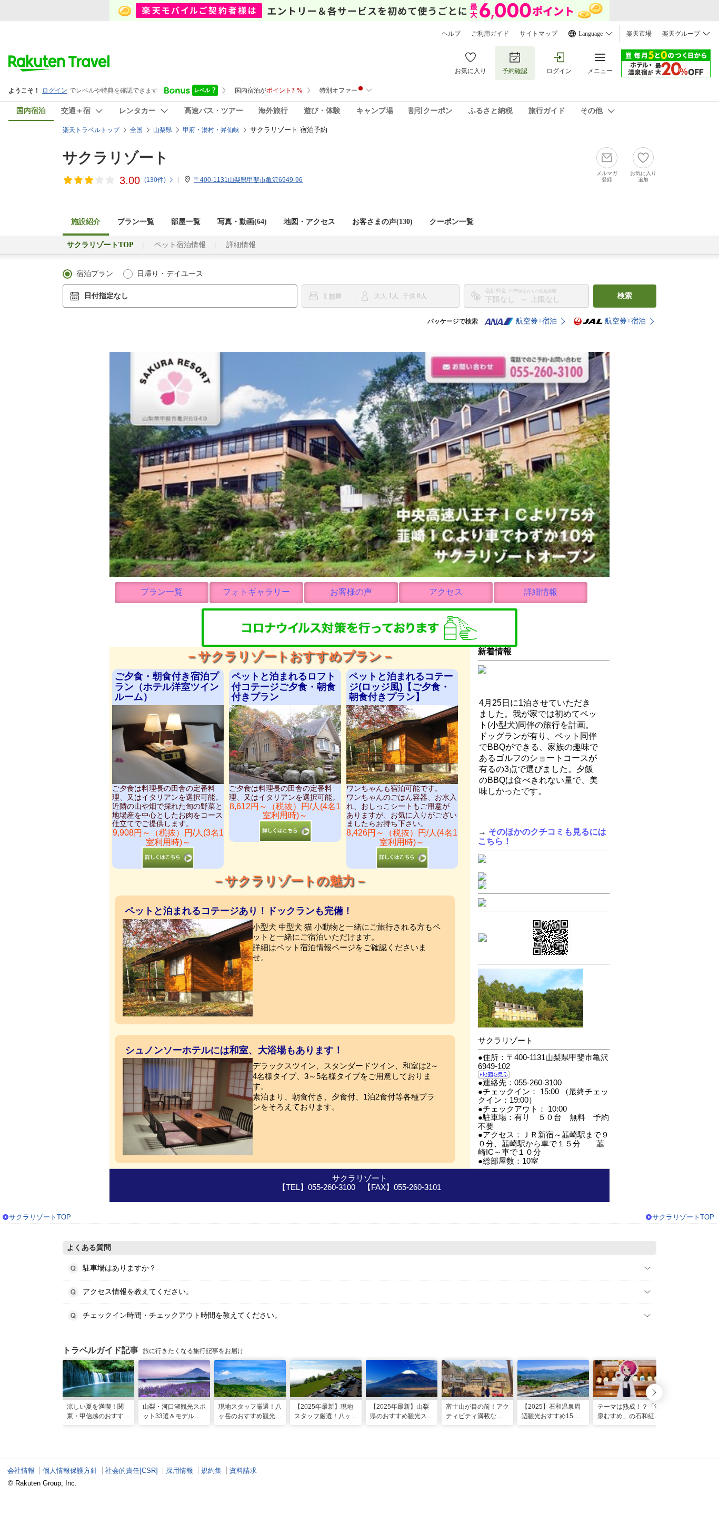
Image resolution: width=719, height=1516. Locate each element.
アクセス (446, 591)
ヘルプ (451, 33)
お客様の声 (351, 591)
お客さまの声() (382, 222)
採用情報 (179, 1470)
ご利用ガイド (490, 33)
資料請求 (243, 1470)
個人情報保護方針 (70, 1470)
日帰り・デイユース (170, 274)
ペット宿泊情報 (180, 245)
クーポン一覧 (452, 222)
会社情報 (21, 1470)
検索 (624, 296)
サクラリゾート (116, 157)
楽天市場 (639, 33)
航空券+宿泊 (536, 321)
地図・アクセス (309, 222)
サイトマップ (538, 33)
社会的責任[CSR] (131, 1470)
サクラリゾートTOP (40, 1217)
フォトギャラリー (256, 591)
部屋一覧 (186, 222)
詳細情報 (241, 245)
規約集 (211, 1470)
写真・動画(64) (242, 222)
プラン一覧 (135, 222)
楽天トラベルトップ (91, 130)
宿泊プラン (94, 274)
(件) (155, 180)
